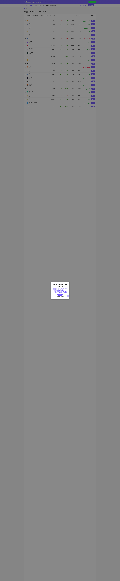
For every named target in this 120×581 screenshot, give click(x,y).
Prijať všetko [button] (60, 294)
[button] (60, 296)
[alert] (60, 290)
